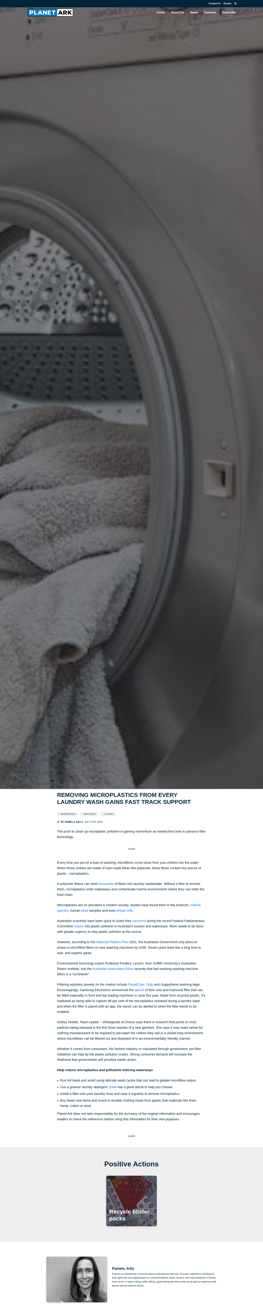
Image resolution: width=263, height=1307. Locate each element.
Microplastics (68, 814)
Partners (210, 12)
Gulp (149, 984)
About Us (177, 12)
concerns (139, 921)
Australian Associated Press (113, 969)
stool (84, 910)
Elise (113, 1087)
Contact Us (215, 3)
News (194, 12)
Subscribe (229, 12)
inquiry (79, 926)
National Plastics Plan (112, 942)
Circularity (90, 814)
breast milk (125, 910)
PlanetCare (136, 984)
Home (161, 12)
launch (139, 990)
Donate (227, 3)
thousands (106, 884)
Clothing (108, 814)
